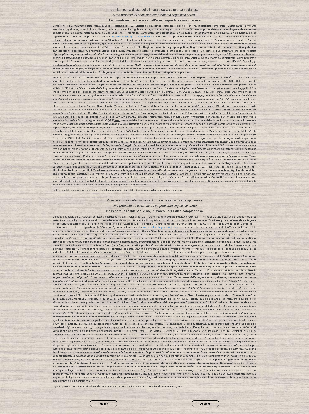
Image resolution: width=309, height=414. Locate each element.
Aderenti (205, 403)
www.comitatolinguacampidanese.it (132, 36)
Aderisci (104, 403)
